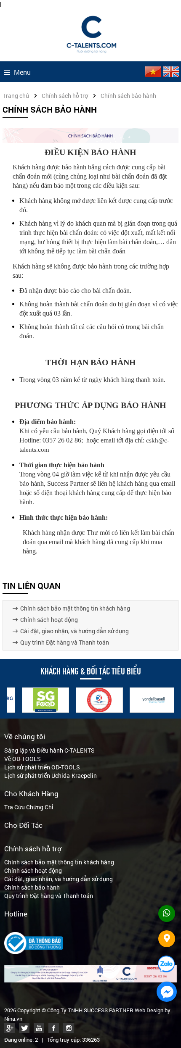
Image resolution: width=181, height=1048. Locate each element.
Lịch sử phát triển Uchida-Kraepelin (50, 775)
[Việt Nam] (152, 75)
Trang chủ (16, 96)
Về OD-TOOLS (22, 759)
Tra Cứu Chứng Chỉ (28, 807)
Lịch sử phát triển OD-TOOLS (42, 767)
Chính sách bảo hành (32, 887)
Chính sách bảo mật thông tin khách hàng (75, 608)
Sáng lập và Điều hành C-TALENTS (49, 750)
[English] (170, 75)
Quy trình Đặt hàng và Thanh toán (64, 642)
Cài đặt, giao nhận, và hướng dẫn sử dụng (74, 631)
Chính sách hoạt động (49, 620)
